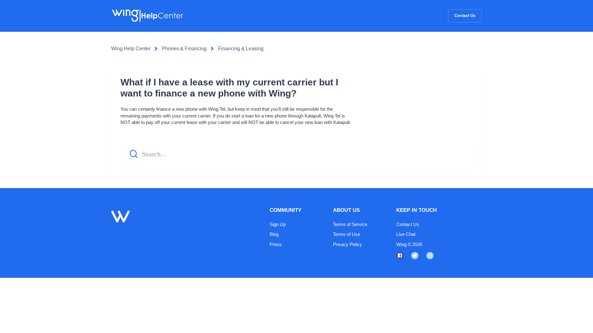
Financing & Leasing (240, 48)
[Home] (147, 16)
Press (276, 244)
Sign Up (278, 224)
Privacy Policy (347, 244)
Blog (274, 234)
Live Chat (405, 234)
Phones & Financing (184, 48)
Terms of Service (350, 224)
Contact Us (464, 15)
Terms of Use (346, 234)
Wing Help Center (130, 48)
